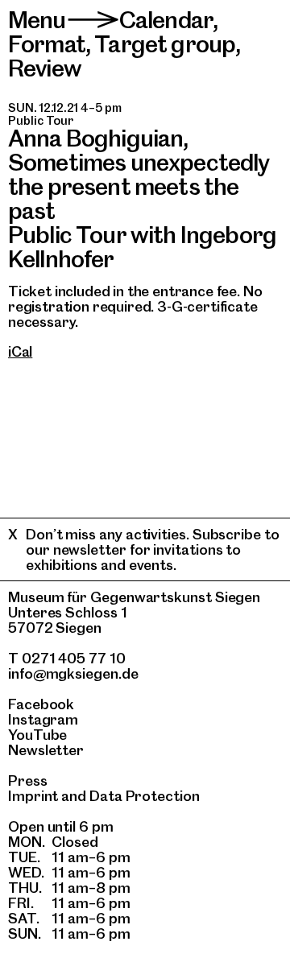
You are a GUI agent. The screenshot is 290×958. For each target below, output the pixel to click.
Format (46, 44)
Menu (37, 20)
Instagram (43, 719)
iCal (20, 351)
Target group (164, 44)
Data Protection (144, 795)
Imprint (33, 795)
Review (44, 68)
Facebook (41, 704)
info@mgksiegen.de (73, 673)
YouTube (37, 734)
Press (28, 780)
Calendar (166, 20)
